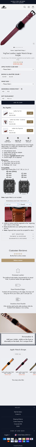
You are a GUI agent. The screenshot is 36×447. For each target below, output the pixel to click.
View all (18, 354)
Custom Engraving (18, 421)
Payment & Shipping (18, 236)
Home (12, 50)
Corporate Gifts (18, 424)
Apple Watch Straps (20, 50)
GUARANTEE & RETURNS (18, 238)
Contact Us (18, 414)
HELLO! (17, 407)
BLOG (18, 426)
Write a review (18, 260)
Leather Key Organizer (17, 128)
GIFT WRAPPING (18, 234)
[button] (17, 62)
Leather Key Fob (17, 111)
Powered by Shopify (18, 445)
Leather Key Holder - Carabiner (17, 119)
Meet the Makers (18, 412)
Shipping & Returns (18, 419)
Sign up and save (17, 431)
